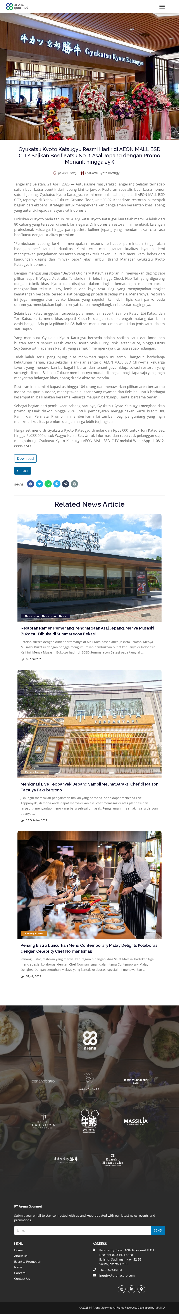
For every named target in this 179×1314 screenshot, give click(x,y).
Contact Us (22, 1278)
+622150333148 (110, 1270)
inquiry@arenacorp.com (117, 1275)
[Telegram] (57, 484)
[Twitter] (39, 484)
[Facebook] (30, 484)
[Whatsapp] (48, 484)
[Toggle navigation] (162, 7)
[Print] (74, 484)
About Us (21, 1256)
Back (24, 471)
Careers (20, 1273)
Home (18, 1250)
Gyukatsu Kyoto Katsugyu (103, 173)
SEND (158, 1230)
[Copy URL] (65, 484)
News (18, 1267)
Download (25, 458)
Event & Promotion (27, 1261)
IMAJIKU (160, 1307)
